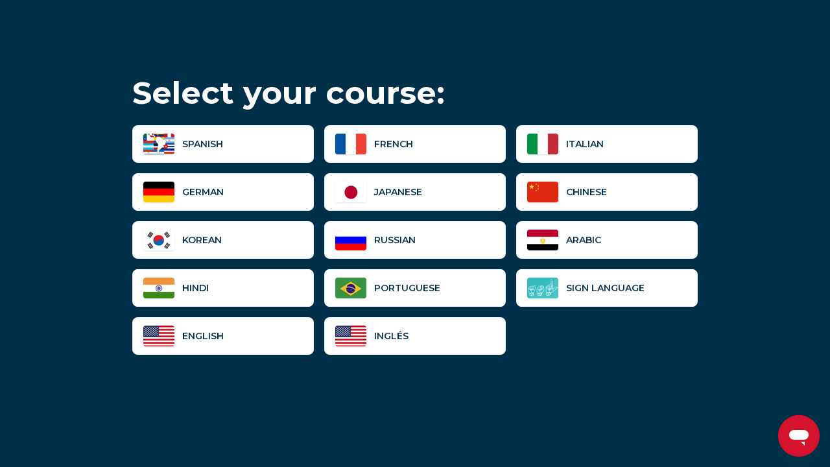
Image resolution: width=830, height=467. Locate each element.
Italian (585, 144)
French (393, 144)
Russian (395, 240)
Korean (202, 240)
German (203, 192)
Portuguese (407, 288)
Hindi (195, 288)
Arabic (583, 240)
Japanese (398, 192)
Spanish (202, 144)
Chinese (586, 192)
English (203, 336)
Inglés (391, 336)
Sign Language (605, 288)
